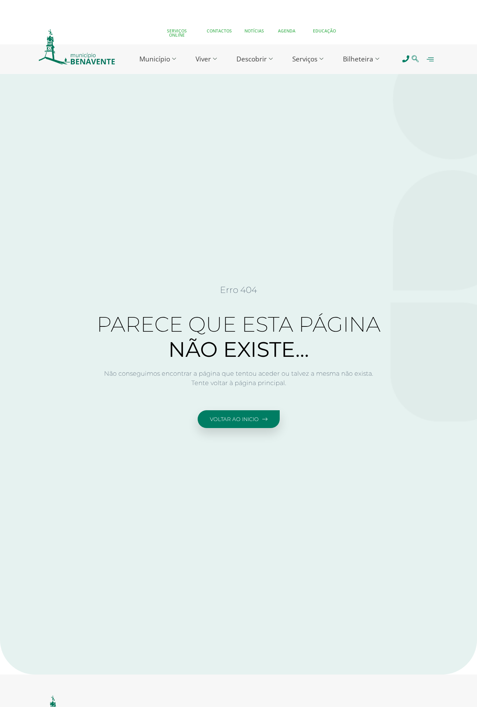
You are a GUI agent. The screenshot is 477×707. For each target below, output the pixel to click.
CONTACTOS (219, 31)
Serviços (304, 59)
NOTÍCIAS (254, 31)
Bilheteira (358, 59)
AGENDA (286, 31)
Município (154, 59)
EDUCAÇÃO (324, 31)
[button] (415, 59)
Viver (203, 59)
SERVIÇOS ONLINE (177, 33)
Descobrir (251, 59)
